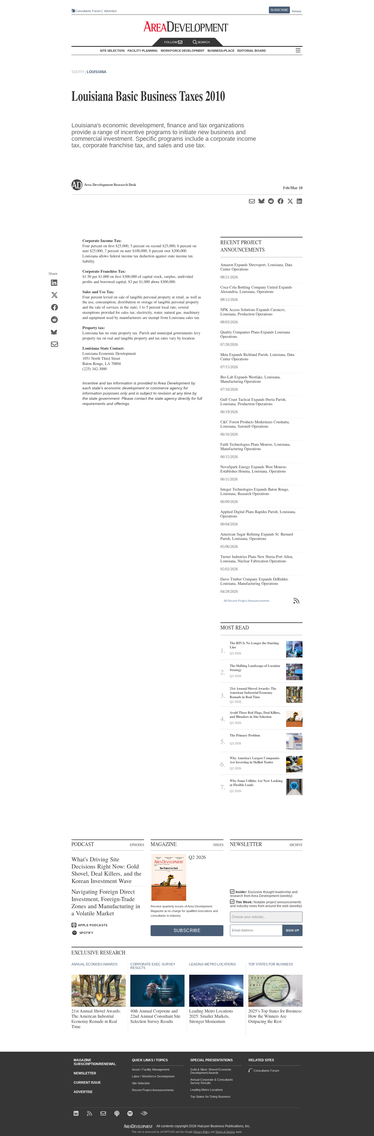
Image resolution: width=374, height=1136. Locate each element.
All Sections (298, 51)
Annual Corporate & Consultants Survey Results (211, 1081)
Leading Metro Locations (206, 1089)
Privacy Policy (202, 1132)
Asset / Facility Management (150, 1069)
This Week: (266, 904)
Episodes (137, 845)
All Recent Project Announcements (246, 600)
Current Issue (87, 1083)
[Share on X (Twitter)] (56, 295)
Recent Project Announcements (153, 1090)
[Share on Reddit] (56, 320)
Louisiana (96, 72)
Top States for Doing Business (210, 1096)
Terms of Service (225, 1132)
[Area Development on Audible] (144, 1114)
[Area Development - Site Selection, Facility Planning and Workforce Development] (187, 26)
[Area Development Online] (138, 1126)
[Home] (103, 1114)
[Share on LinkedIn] (56, 283)
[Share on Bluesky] (56, 332)
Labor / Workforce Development (153, 1076)
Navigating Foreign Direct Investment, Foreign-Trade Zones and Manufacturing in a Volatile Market (105, 902)
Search (203, 42)
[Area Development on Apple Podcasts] (117, 1114)
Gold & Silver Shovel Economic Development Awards (210, 1071)
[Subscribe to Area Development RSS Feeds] (90, 1114)
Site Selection (141, 1083)
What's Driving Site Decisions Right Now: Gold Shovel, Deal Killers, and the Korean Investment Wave (106, 870)
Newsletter (85, 1073)
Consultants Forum (88, 11)
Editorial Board (251, 50)
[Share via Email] (56, 345)
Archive (296, 845)
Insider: (264, 894)
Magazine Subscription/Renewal (95, 1062)
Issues (218, 845)
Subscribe (279, 9)
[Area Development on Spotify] (130, 1114)
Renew (296, 11)
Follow (171, 42)
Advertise (110, 11)
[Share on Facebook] (56, 308)
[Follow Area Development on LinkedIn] (77, 1114)
